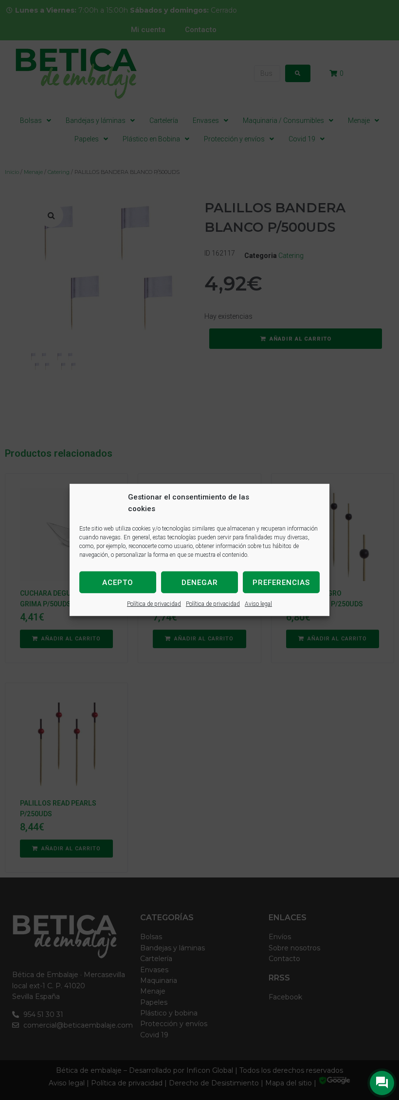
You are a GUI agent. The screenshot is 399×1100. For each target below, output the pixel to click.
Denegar (199, 582)
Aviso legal (258, 604)
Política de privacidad (154, 604)
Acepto (117, 582)
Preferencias (281, 582)
